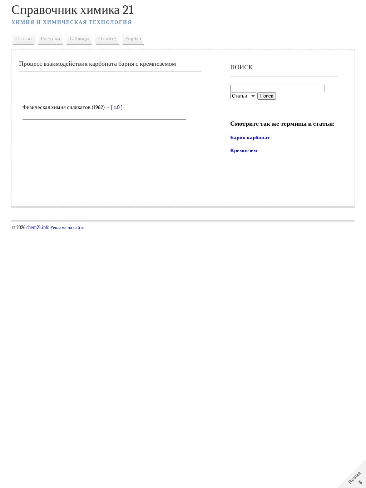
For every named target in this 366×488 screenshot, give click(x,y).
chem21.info (37, 227)
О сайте (107, 38)
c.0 (117, 107)
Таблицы (79, 38)
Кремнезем (243, 150)
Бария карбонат (250, 137)
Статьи (23, 38)
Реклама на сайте (66, 227)
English (133, 38)
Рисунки (50, 38)
